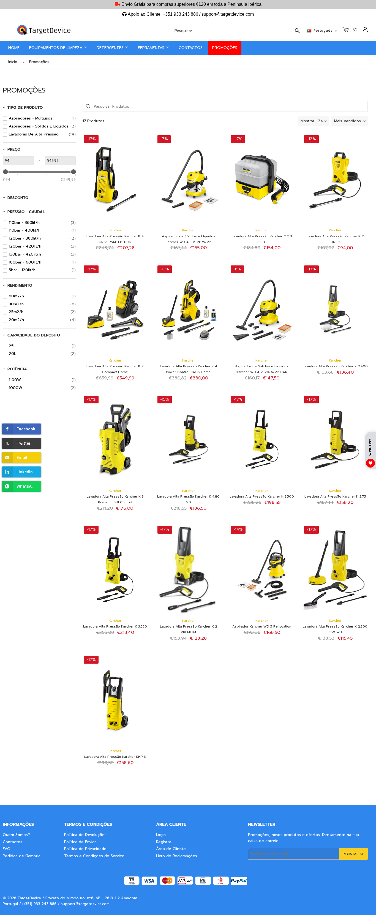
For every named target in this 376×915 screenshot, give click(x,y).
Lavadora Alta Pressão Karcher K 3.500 (262, 496)
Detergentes (111, 48)
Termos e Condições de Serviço (94, 856)
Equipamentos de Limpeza (56, 48)
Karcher (115, 230)
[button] (21, 429)
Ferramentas (152, 48)
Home (14, 48)
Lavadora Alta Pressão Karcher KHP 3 (115, 756)
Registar (163, 842)
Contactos (191, 48)
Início (12, 61)
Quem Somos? (16, 835)
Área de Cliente (171, 849)
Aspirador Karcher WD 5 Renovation (261, 626)
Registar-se (353, 853)
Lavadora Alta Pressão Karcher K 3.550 (115, 626)
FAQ (6, 849)
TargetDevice (29, 898)
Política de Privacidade (85, 849)
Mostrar (307, 121)
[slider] (5, 172)
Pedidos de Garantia (21, 856)
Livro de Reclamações (176, 856)
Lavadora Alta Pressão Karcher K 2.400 (335, 366)
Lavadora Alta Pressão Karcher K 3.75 (335, 496)
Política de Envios (80, 842)
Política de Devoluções (85, 835)
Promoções (224, 48)
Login (161, 835)
